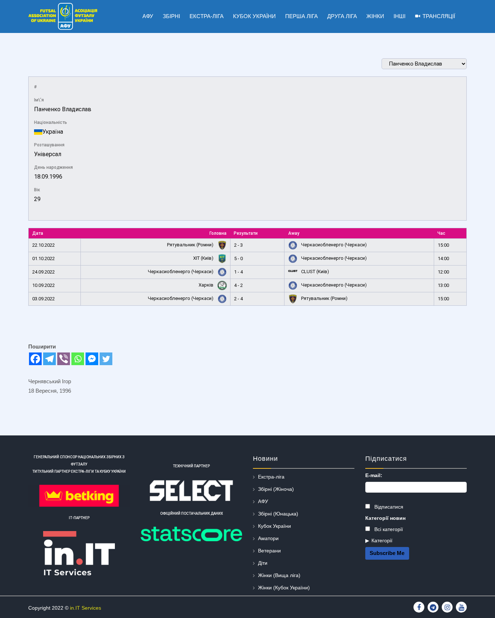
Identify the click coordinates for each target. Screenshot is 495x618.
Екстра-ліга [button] (207, 16)
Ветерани (269, 551)
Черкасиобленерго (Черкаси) (333, 244)
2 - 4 (238, 298)
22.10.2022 (43, 245)
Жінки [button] (375, 16)
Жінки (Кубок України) (284, 587)
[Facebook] (35, 358)
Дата (37, 233)
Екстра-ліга (271, 477)
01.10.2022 (43, 258)
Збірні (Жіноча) (276, 489)
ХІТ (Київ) (204, 258)
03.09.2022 (43, 298)
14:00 (443, 258)
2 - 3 (238, 245)
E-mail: (373, 475)
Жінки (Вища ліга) (279, 575)
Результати (246, 233)
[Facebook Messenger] (92, 358)
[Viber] (63, 358)
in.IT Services (85, 608)
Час (441, 233)
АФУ (263, 501)
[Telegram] (49, 358)
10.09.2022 (43, 285)
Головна (217, 233)
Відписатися (388, 507)
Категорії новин (385, 518)
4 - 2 (238, 285)
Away (293, 233)
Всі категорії (388, 529)
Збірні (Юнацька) (278, 514)
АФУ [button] (147, 16)
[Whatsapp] (77, 358)
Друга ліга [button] (342, 16)
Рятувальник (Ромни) (191, 244)
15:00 (443, 245)
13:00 (443, 285)
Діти (262, 563)
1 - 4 (238, 272)
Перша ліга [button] (301, 16)
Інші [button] (399, 16)
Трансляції (439, 16)
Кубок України (274, 526)
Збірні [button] (171, 16)
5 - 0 (238, 258)
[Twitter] (106, 358)
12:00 (443, 272)
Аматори (268, 538)
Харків (207, 285)
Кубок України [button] (254, 16)
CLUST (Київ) (314, 271)
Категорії (381, 540)
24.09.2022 (43, 272)
